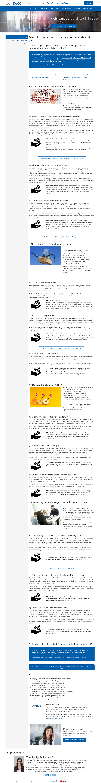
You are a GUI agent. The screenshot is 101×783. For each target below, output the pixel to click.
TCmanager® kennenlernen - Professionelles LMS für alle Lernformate (61, 348)
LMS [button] (35, 8)
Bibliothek (24, 44)
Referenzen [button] (77, 8)
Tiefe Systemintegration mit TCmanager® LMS (61, 568)
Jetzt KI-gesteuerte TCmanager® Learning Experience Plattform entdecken (62, 158)
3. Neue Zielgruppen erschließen (39, 77)
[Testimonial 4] (55, 775)
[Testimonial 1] (48, 775)
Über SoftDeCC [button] (87, 8)
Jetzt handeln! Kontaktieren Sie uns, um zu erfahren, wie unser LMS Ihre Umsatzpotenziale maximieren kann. (61, 667)
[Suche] (43, 3)
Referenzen (22, 37)
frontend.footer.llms (45, 781)
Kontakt (88, 3)
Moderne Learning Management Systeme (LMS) (76, 58)
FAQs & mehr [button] (54, 8)
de (78, 3)
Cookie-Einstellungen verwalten (30, 781)
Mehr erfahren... (59, 718)
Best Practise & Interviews (19, 40)
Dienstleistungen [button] (66, 8)
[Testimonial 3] (53, 775)
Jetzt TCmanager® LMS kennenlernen (64, 26)
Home (29, 8)
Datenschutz (9, 781)
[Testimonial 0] (46, 775)
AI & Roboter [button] (43, 8)
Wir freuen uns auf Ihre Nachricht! (74, 739)
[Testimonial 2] (50, 775)
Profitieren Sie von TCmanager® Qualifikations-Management (61, 237)
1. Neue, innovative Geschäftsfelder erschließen (43, 75)
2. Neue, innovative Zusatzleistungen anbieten (76, 75)
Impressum (17, 781)
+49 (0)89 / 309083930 (81, 732)
